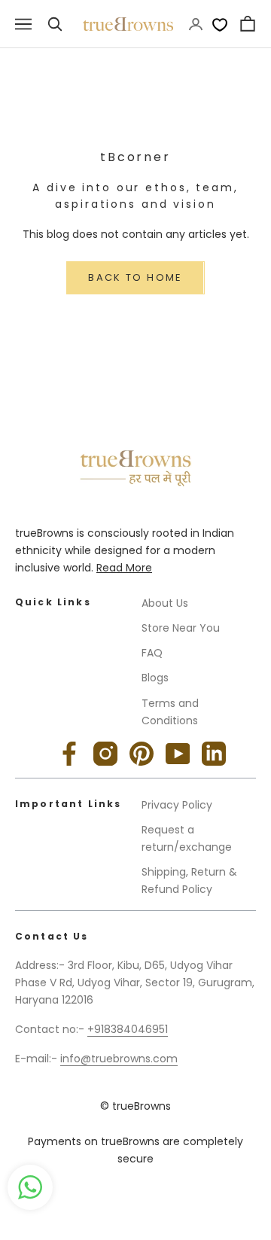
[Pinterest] (141, 754)
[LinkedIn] (214, 754)
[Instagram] (105, 754)
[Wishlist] (220, 24)
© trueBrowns (135, 1106)
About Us (165, 603)
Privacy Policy (177, 804)
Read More (124, 567)
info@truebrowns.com (119, 1058)
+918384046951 (127, 1029)
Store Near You (181, 627)
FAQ (152, 652)
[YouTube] (178, 754)
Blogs (155, 677)
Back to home (135, 277)
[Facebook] (69, 754)
